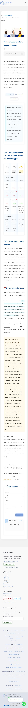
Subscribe (6, 622)
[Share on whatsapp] (5, 467)
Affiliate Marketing (14, 640)
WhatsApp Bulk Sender (19, 651)
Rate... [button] (18, 479)
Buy (19, 633)
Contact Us (10, 638)
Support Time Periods (14, 681)
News (17, 636)
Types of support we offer (10, 561)
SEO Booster (20, 644)
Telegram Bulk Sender (14, 664)
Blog (22, 636)
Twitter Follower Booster (14, 654)
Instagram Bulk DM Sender (14, 660)
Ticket (15, 598)
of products (20, 671)
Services (22, 630)
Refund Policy (18, 685)
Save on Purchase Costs (14, 678)
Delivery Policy (18, 688)
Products (16, 630)
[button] (25, 3)
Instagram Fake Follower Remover (14, 667)
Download (12, 633)
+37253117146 (7, 593)
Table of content (11, 53)
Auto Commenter (9, 647)
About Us (18, 638)
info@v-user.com (11, 602)
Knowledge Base (9, 636)
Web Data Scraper (19, 647)
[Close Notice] (22, 699)
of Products (7, 674)
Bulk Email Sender (8, 651)
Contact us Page (7, 586)
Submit (18, 515)
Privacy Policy (9, 688)
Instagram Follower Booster (14, 657)
